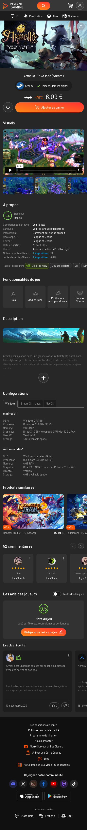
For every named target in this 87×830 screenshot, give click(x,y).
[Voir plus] (37, 681)
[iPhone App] (29, 796)
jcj (76, 265)
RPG (54, 249)
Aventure (38, 249)
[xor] (82, 658)
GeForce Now (39, 265)
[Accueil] (13, 6)
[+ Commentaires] (81, 546)
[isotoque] (18, 561)
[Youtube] (54, 784)
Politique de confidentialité (43, 730)
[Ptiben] (10, 658)
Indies (48, 249)
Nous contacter (44, 740)
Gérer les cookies (43, 809)
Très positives (41, 253)
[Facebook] (43, 784)
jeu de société (61, 265)
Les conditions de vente (43, 725)
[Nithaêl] (52, 561)
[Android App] (57, 796)
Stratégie (63, 249)
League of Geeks (42, 236)
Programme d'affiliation (43, 735)
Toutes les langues (73, 594)
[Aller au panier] (70, 6)
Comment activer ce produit (49, 232)
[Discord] (13, 784)
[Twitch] (64, 784)
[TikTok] (74, 784)
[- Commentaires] (73, 546)
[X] (23, 784)
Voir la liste (39, 224)
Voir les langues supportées (48, 228)
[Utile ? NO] (65, 705)
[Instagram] (33, 784)
